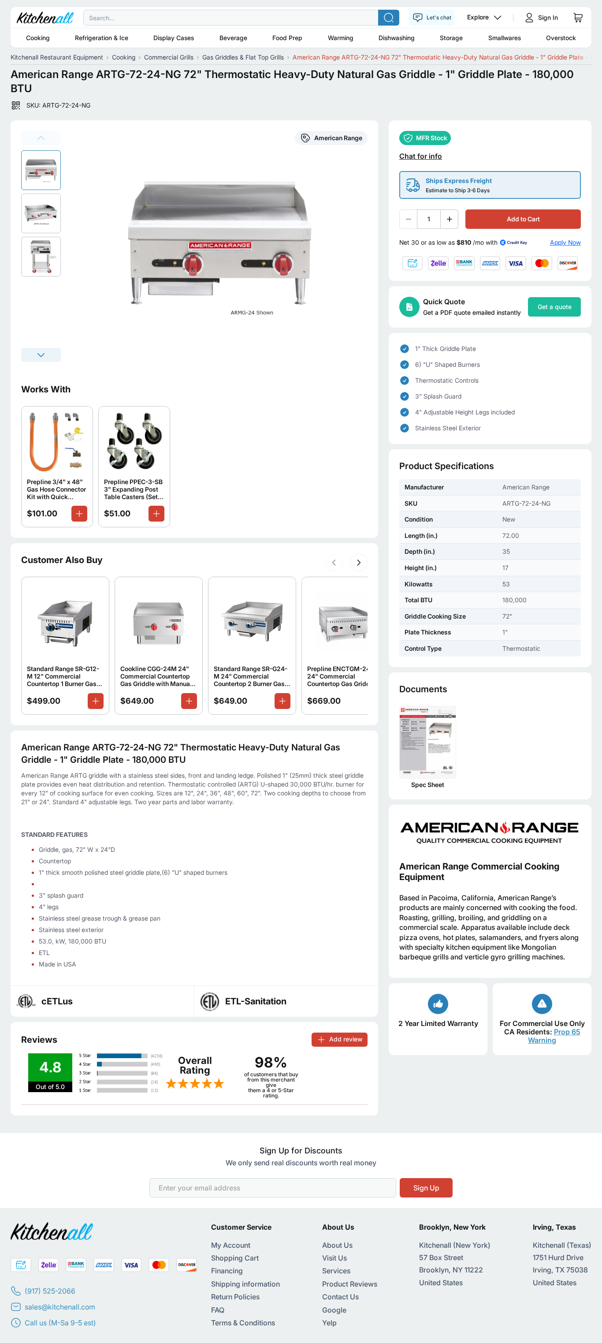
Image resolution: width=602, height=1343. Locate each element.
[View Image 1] (41, 213)
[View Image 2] (41, 256)
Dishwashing (397, 37)
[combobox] (301, 17)
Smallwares (504, 37)
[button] (334, 562)
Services (336, 1270)
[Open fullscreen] (224, 246)
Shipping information (245, 1284)
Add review (345, 1039)
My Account (230, 1245)
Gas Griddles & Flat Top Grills (243, 57)
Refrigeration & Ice (101, 37)
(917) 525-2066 (50, 1291)
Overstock (561, 37)
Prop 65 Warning (554, 1036)
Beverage (233, 37)
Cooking (38, 37)
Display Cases (173, 37)
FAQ (217, 1310)
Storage (451, 37)
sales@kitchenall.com (60, 1306)
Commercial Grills (168, 57)
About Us (337, 1245)
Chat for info (420, 156)
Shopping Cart (235, 1257)
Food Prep (287, 37)
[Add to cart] (79, 514)
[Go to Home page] (45, 17)
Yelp (329, 1322)
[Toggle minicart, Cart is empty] (578, 18)
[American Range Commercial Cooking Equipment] (490, 833)
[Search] (388, 18)
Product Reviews (349, 1284)
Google (334, 1310)
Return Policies (235, 1296)
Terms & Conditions (243, 1322)
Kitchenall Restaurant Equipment (57, 57)
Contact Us (340, 1296)
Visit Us (334, 1257)
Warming (340, 37)
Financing (227, 1270)
